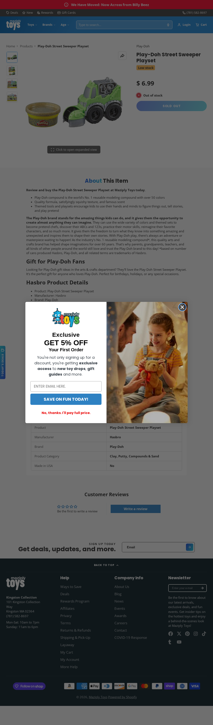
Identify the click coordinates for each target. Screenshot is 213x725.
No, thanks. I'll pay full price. (66, 412)
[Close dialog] (182, 307)
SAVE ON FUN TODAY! (66, 399)
